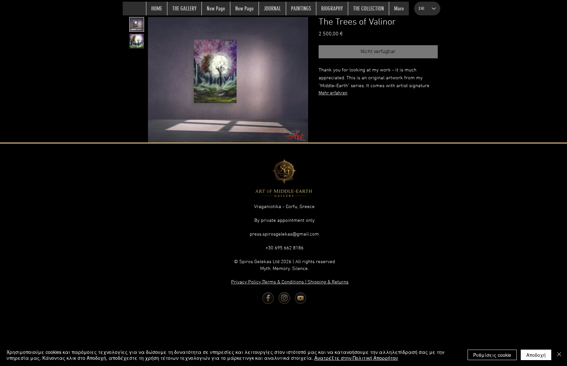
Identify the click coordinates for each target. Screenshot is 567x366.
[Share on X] (360, 111)
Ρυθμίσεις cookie (492, 355)
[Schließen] (559, 355)
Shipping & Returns (327, 282)
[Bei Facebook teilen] (323, 111)
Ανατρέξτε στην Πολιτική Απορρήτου (356, 358)
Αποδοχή (536, 355)
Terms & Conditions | (285, 282)
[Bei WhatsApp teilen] (348, 111)
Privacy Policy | (248, 282)
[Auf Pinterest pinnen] (335, 111)
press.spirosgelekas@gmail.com (284, 234)
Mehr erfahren (333, 93)
